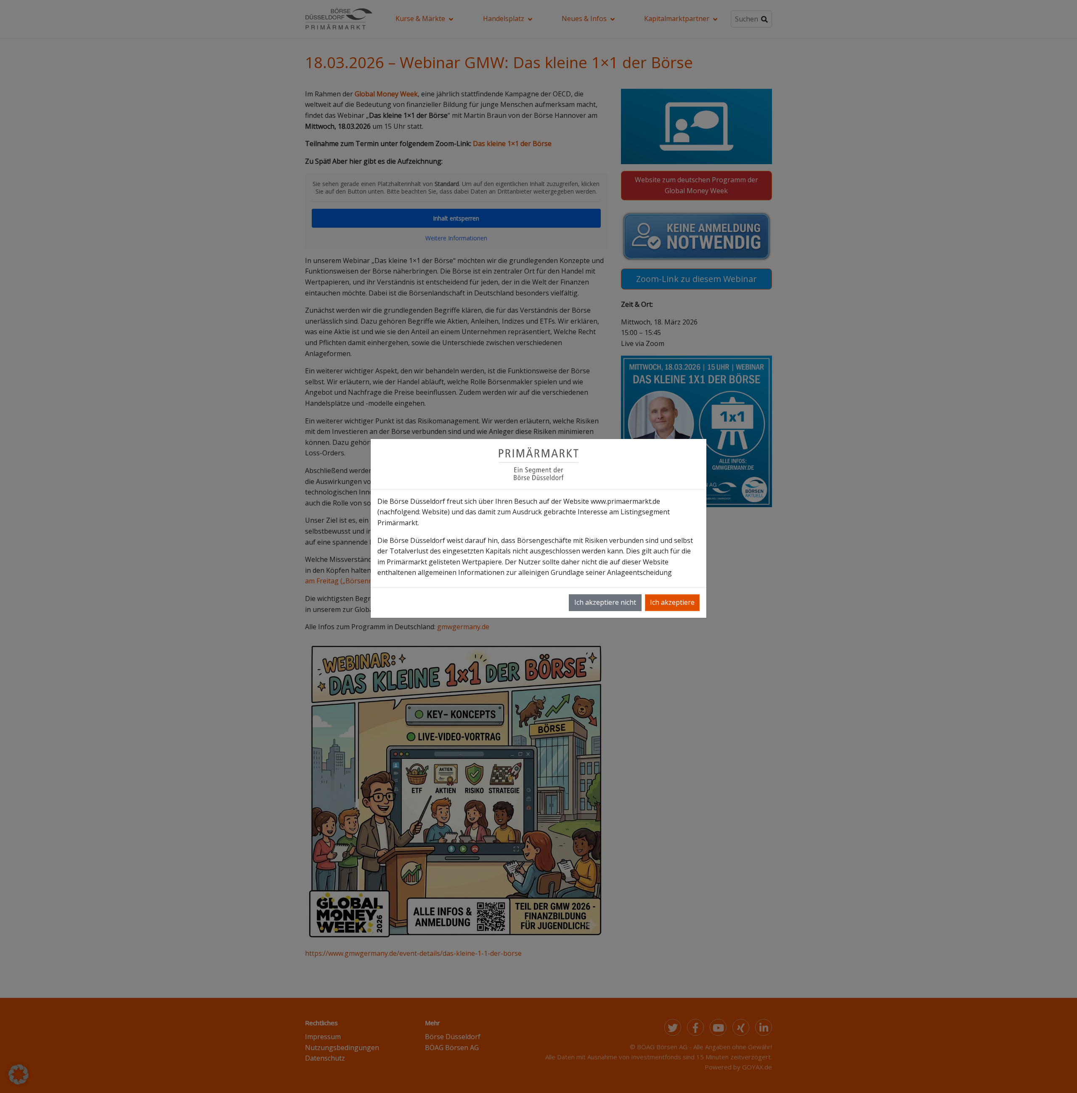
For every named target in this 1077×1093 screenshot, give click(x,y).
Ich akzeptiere (672, 602)
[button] (18, 1074)
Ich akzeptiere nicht (605, 602)
